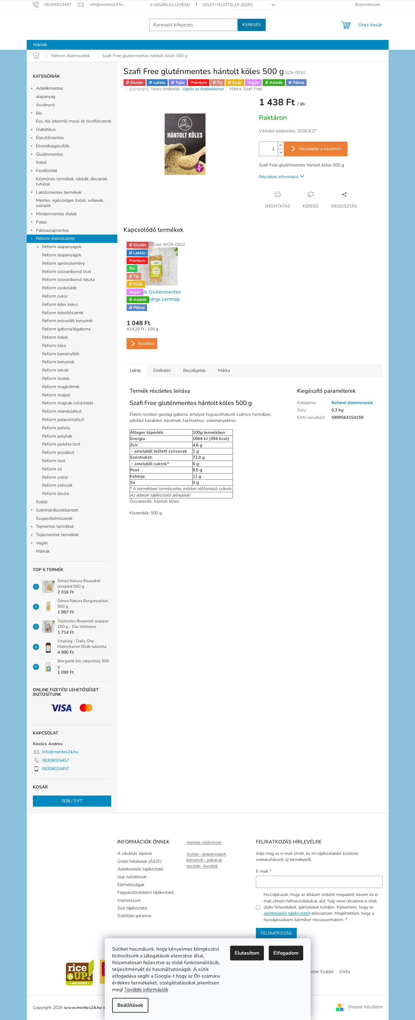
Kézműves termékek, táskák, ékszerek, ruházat (72, 181)
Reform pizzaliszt (58, 452)
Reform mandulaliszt (62, 411)
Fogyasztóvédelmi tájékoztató (145, 892)
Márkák (43, 551)
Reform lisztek (55, 378)
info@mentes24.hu (60, 752)
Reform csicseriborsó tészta (68, 279)
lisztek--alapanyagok (206, 854)
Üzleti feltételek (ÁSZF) (227, 5)
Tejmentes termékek (55, 526)
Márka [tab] (224, 370)
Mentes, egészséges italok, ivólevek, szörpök (70, 202)
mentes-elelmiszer (203, 842)
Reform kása (54, 345)
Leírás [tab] (135, 370)
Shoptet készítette (365, 1007)
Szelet (42, 502)
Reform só (52, 469)
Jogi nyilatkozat (132, 877)
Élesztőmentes (50, 138)
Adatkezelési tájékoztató (140, 869)
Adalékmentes (49, 88)
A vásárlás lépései (170, 5)
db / (72, 801)
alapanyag (45, 96)
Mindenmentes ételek (56, 214)
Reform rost (53, 461)
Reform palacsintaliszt (63, 419)
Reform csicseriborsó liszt (66, 271)
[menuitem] (40, 45)
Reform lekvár (55, 370)
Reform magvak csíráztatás (67, 403)
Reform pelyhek (57, 436)
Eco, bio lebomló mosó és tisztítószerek (73, 121)
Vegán (42, 543)
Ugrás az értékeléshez (203, 89)
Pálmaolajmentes (52, 230)
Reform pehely (56, 428)
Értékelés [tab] (162, 370)
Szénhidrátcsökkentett (57, 510)
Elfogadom (286, 953)
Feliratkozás (276, 933)
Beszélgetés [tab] (194, 370)
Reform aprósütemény (63, 263)
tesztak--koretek (202, 866)
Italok (41, 162)
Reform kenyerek (58, 362)
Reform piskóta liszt (61, 444)
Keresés (251, 25)
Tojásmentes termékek (57, 535)
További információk (146, 989)
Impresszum (129, 900)
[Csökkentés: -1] (281, 152)
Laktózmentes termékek (58, 192)
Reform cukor (55, 296)
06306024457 (55, 760)
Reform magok (56, 395)
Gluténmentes (49, 154)
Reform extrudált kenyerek (67, 321)
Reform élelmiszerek (55, 238)
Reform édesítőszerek (62, 313)
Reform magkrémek (61, 387)
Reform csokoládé (59, 288)
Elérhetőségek (130, 885)
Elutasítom (247, 953)
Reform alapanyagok (61, 247)
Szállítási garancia (134, 916)
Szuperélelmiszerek (54, 518)
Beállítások (130, 1005)
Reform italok (55, 337)
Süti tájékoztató (132, 908)
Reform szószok (57, 485)
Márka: (245, 89)
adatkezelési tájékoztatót (287, 913)
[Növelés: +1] (281, 145)
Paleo (41, 222)
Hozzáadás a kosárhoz (320, 149)
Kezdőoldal (46, 170)
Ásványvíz (45, 105)
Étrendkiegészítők (52, 146)
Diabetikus (46, 129)
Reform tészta (55, 493)
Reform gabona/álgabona (66, 329)
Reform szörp (55, 477)
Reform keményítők (60, 354)
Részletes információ (278, 177)
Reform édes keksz (60, 304)
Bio (39, 113)
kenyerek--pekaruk (204, 860)
